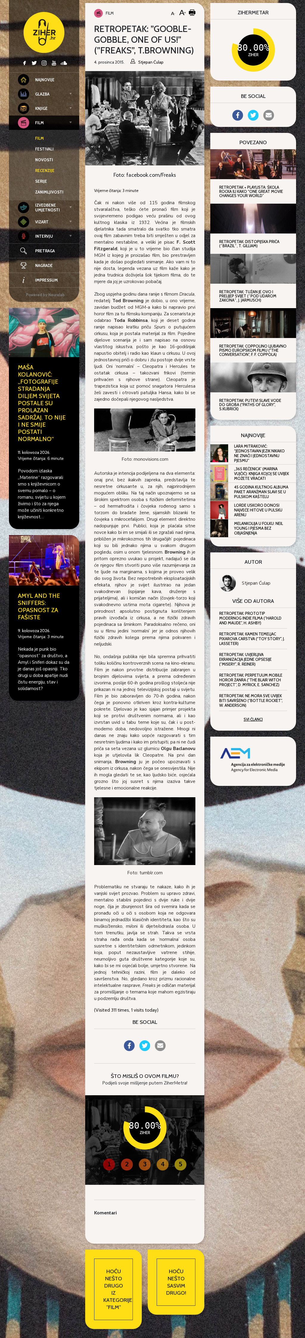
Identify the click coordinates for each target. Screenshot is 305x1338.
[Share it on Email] (160, 1049)
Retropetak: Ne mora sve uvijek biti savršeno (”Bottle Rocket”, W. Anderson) (251, 700)
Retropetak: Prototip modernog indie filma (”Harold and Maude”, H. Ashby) (250, 618)
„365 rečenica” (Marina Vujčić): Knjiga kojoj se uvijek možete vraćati (261, 473)
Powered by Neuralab (45, 294)
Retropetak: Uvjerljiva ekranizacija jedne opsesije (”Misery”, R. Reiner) (245, 659)
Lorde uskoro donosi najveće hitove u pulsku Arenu (258, 510)
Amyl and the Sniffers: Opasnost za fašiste (39, 606)
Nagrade (44, 265)
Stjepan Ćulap (256, 583)
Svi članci (253, 719)
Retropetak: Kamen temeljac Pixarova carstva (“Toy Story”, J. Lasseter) (252, 639)
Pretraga (45, 250)
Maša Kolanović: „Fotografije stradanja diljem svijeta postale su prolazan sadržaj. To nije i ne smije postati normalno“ (42, 403)
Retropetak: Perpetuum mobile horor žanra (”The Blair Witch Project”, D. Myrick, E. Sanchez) (250, 680)
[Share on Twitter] (144, 1049)
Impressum (46, 280)
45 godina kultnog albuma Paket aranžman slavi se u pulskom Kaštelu (261, 492)
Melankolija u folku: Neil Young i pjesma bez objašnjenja (258, 528)
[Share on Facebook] (129, 1049)
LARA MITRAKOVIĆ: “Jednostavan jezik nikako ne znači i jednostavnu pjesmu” (259, 453)
